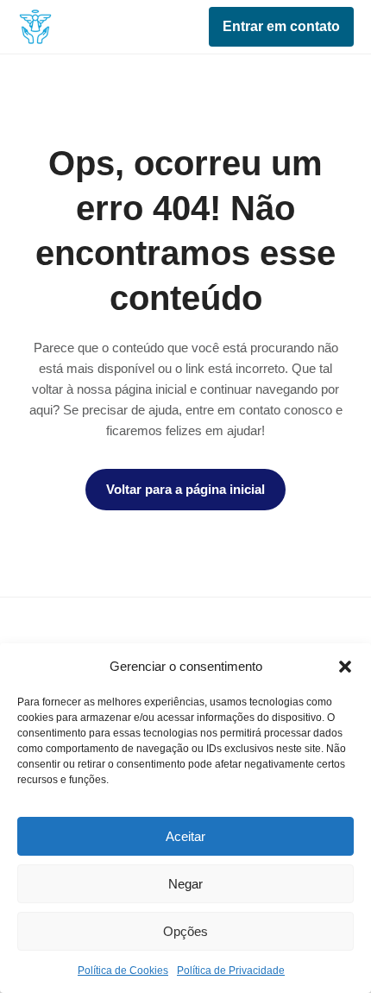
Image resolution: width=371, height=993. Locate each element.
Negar (185, 883)
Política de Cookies (123, 971)
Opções (185, 931)
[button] (345, 666)
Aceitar (185, 836)
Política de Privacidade (231, 971)
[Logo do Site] (35, 26)
